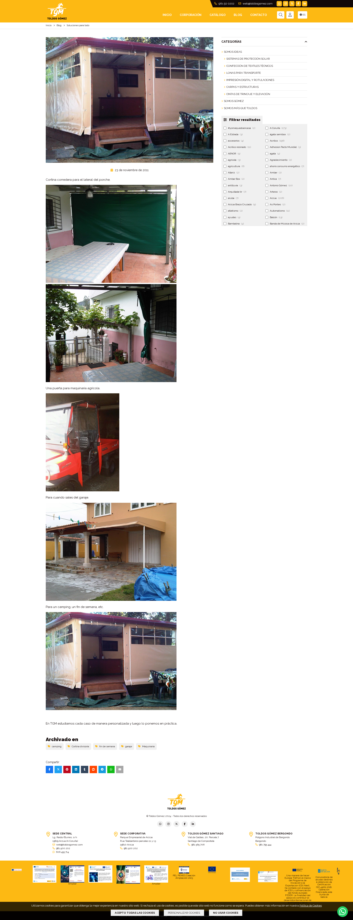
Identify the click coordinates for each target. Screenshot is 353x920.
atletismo (235, 210)
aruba (233, 198)
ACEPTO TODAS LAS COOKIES (135, 912)
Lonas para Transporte (243, 72)
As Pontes (277, 204)
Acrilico (277, 140)
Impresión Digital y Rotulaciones (250, 79)
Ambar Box (236, 178)
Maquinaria (148, 746)
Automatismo (280, 210)
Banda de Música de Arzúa (287, 223)
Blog (238, 15)
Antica (275, 178)
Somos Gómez (234, 101)
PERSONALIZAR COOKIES (184, 912)
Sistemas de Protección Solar (248, 58)
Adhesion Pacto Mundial (285, 147)
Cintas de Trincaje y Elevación (248, 94)
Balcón (276, 217)
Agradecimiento (281, 159)
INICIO (167, 15)
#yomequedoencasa (241, 128)
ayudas (234, 217)
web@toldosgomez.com (257, 3)
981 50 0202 (226, 3)
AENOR (234, 153)
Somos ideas (233, 51)
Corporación (190, 15)
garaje (128, 746)
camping (56, 746)
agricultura (236, 166)
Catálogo (218, 15)
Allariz (233, 172)
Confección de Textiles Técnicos (249, 65)
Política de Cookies (310, 905)
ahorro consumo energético (287, 166)
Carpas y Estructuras (242, 86)
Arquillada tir (237, 191)
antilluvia (235, 185)
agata (275, 153)
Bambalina (236, 223)
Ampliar (72, 883)
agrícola (234, 159)
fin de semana (107, 746)
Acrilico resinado (239, 147)
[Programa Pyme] (128, 874)
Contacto (258, 15)
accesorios (236, 140)
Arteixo (276, 191)
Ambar (276, 172)
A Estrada (235, 134)
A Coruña (278, 128)
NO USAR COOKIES (225, 912)
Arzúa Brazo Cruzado (242, 204)
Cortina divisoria (80, 746)
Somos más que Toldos (240, 108)
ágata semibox (280, 134)
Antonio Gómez (281, 185)
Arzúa (277, 198)
